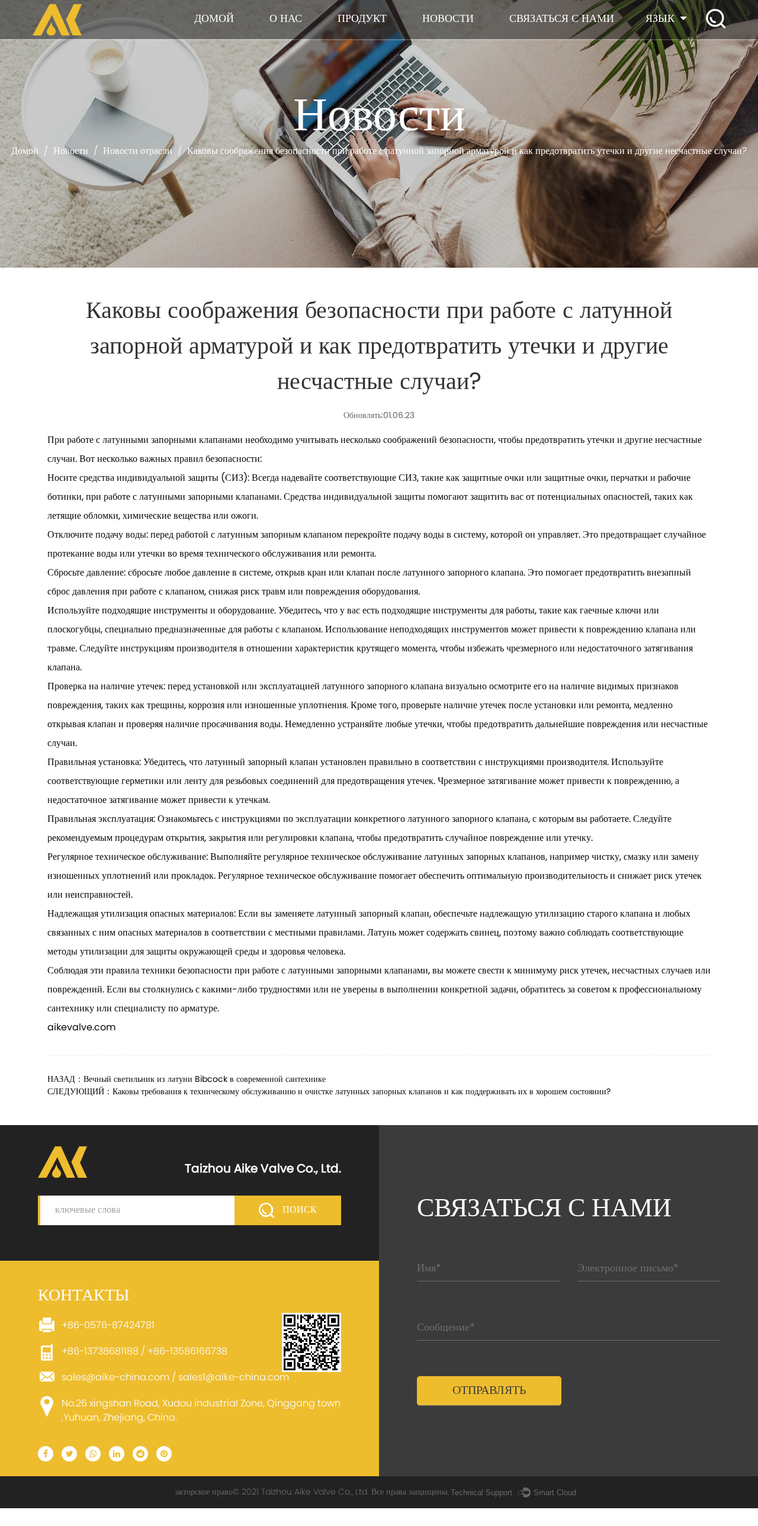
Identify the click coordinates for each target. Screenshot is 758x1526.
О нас (285, 19)
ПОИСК (298, 1210)
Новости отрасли (137, 151)
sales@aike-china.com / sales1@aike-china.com (175, 1378)
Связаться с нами (561, 19)
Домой (214, 19)
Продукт (362, 19)
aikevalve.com (81, 1028)
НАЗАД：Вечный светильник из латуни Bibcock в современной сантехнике (186, 1080)
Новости (448, 19)
